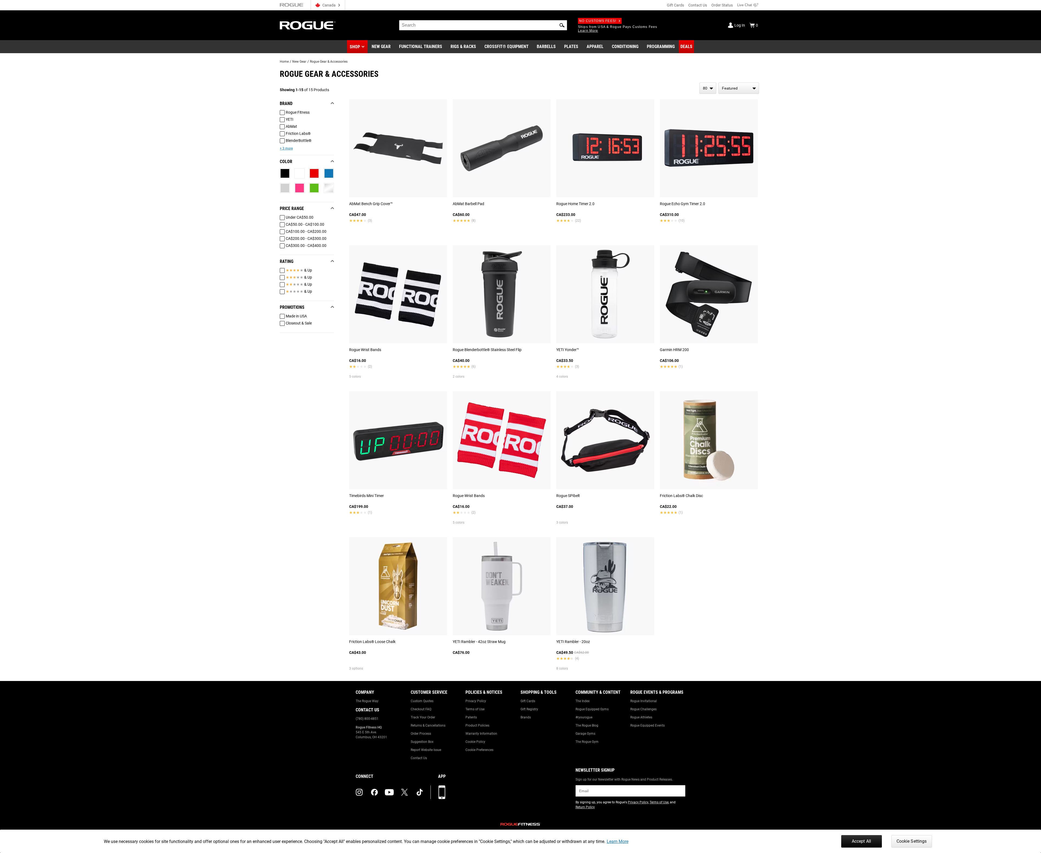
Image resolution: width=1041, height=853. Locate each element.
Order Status (722, 5)
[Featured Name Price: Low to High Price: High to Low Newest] (738, 88)
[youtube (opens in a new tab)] (389, 792)
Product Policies (477, 725)
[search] (483, 25)
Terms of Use (474, 709)
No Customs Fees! (597, 21)
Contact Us (697, 5)
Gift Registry (529, 709)
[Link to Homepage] (308, 25)
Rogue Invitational (643, 701)
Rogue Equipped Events (647, 725)
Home (284, 61)
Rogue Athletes (641, 717)
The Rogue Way (367, 701)
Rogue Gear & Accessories (329, 61)
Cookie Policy (475, 742)
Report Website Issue (426, 750)
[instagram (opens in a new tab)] (359, 792)
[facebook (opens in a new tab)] (374, 792)
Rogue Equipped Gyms (592, 709)
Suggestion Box (422, 742)
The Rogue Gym (587, 742)
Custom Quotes (422, 701)
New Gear (299, 61)
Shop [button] (355, 46)
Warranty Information (481, 734)
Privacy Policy (475, 701)
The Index (583, 701)
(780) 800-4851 (367, 719)
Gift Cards (675, 5)
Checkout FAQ (421, 709)
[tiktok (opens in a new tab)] (419, 792)
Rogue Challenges (643, 709)
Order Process (421, 734)
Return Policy (585, 807)
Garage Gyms (585, 734)
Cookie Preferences (479, 750)
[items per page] (707, 88)
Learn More (617, 841)
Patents (471, 717)
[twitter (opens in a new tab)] (404, 792)
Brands (525, 717)
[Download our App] (442, 792)
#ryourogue (584, 717)
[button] (562, 25)
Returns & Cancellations (428, 725)
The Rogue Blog (587, 725)
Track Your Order (423, 717)
